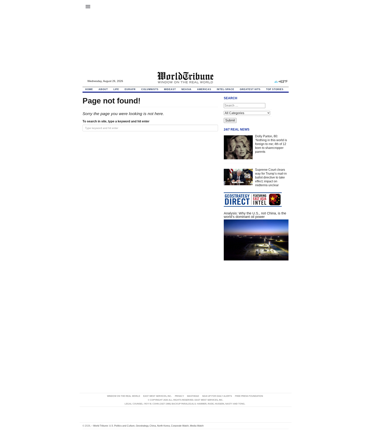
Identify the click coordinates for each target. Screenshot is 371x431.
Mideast (170, 89)
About (103, 89)
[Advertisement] (185, 43)
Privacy (179, 396)
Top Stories (274, 89)
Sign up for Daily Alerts (217, 396)
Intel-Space (225, 89)
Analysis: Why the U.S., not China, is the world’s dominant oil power (255, 215)
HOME (89, 89)
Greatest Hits (250, 89)
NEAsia (186, 89)
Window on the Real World (123, 396)
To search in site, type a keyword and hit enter (116, 121)
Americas (204, 89)
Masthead (193, 396)
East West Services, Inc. (157, 396)
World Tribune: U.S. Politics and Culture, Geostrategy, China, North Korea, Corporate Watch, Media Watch (147, 425)
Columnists (149, 89)
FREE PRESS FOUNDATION (249, 396)
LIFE (116, 89)
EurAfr (130, 89)
